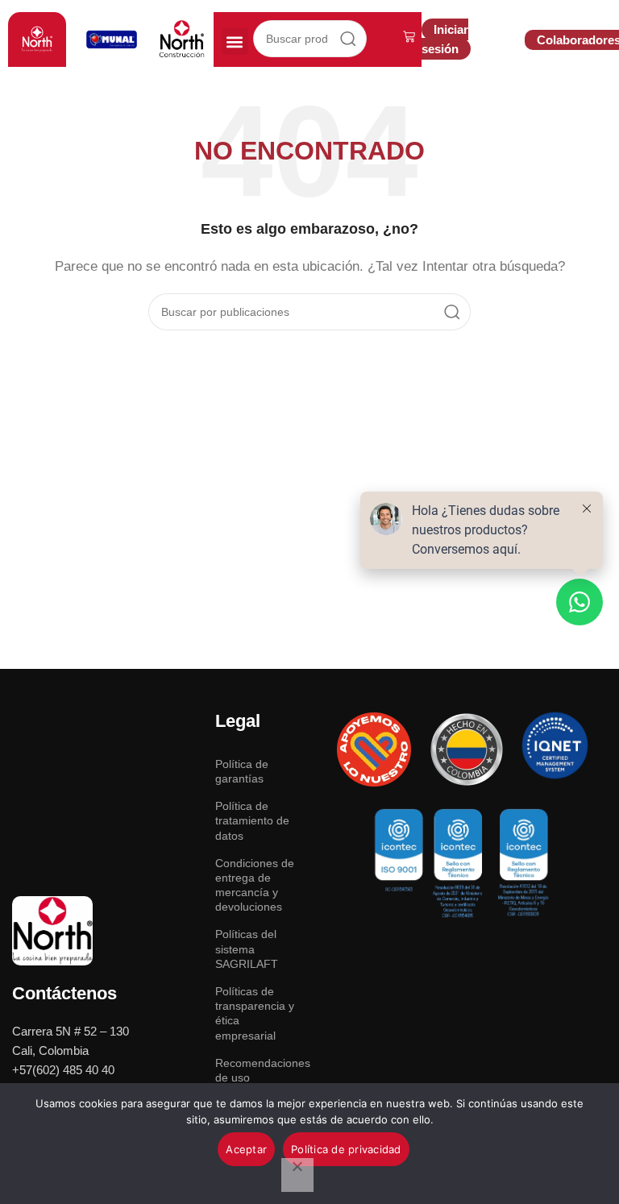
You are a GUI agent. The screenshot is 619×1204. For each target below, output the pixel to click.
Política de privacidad (346, 1149)
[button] (235, 41)
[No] (297, 1175)
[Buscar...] (348, 38)
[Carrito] (409, 36)
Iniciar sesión (445, 39)
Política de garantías (241, 771)
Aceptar (246, 1149)
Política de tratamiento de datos (252, 820)
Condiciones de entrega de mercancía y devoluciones (254, 885)
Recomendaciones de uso (258, 1070)
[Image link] (52, 929)
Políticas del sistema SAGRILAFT (246, 948)
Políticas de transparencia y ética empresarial (254, 1013)
